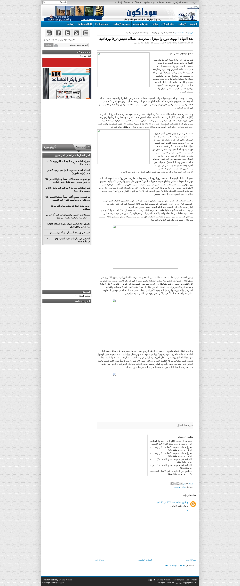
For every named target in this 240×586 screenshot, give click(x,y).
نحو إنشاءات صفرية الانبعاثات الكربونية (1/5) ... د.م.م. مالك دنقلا (173, 454)
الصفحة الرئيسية (145, 560)
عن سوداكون (149, 2)
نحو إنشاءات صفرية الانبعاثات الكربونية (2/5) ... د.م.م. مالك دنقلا (173, 448)
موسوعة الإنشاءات (121, 24)
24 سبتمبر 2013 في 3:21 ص (168, 502)
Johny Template (178, 580)
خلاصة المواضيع (180, 2)
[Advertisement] (121, 455)
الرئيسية (193, 2)
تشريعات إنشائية (140, 24)
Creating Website (163, 580)
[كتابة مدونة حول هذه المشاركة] (178, 483)
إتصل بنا (118, 2)
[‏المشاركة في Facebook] (172, 483)
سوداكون (179, 583)
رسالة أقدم (99, 560)
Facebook (128, 2)
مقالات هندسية (179, 32)
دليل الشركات (167, 24)
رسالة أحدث (191, 560)
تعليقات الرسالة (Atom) (175, 565)
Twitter (138, 2)
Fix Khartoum (102, 24)
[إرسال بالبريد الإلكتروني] (181, 483)
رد (187, 509)
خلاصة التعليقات (164, 2)
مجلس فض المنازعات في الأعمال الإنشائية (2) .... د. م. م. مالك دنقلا (171, 472)
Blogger (61, 583)
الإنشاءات (182, 24)
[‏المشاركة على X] (175, 483)
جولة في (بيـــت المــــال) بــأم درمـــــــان (70, 232)
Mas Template (191, 580)
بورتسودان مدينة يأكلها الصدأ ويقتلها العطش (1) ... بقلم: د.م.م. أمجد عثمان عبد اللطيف (171, 442)
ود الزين (185, 502)
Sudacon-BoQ (85, 24)
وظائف (155, 24)
